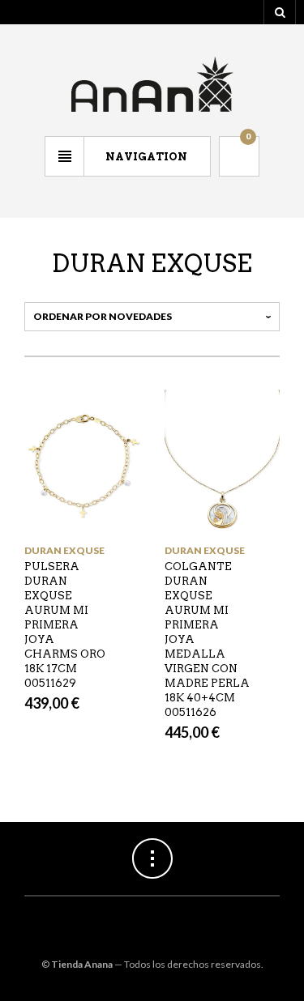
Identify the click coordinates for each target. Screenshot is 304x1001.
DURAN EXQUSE (64, 550)
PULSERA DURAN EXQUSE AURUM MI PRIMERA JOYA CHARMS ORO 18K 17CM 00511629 (64, 624)
